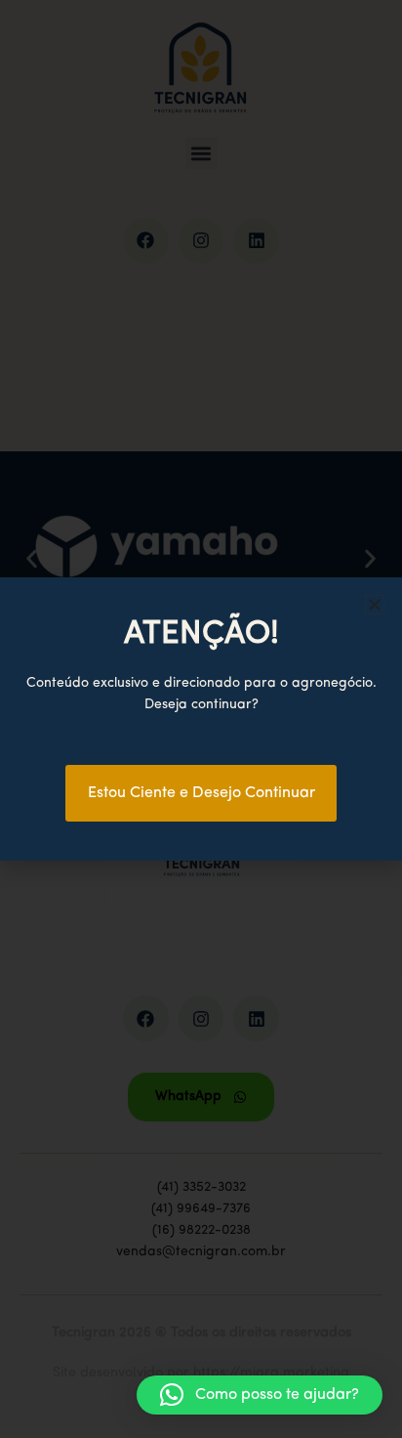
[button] (259, 1395)
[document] (201, 719)
